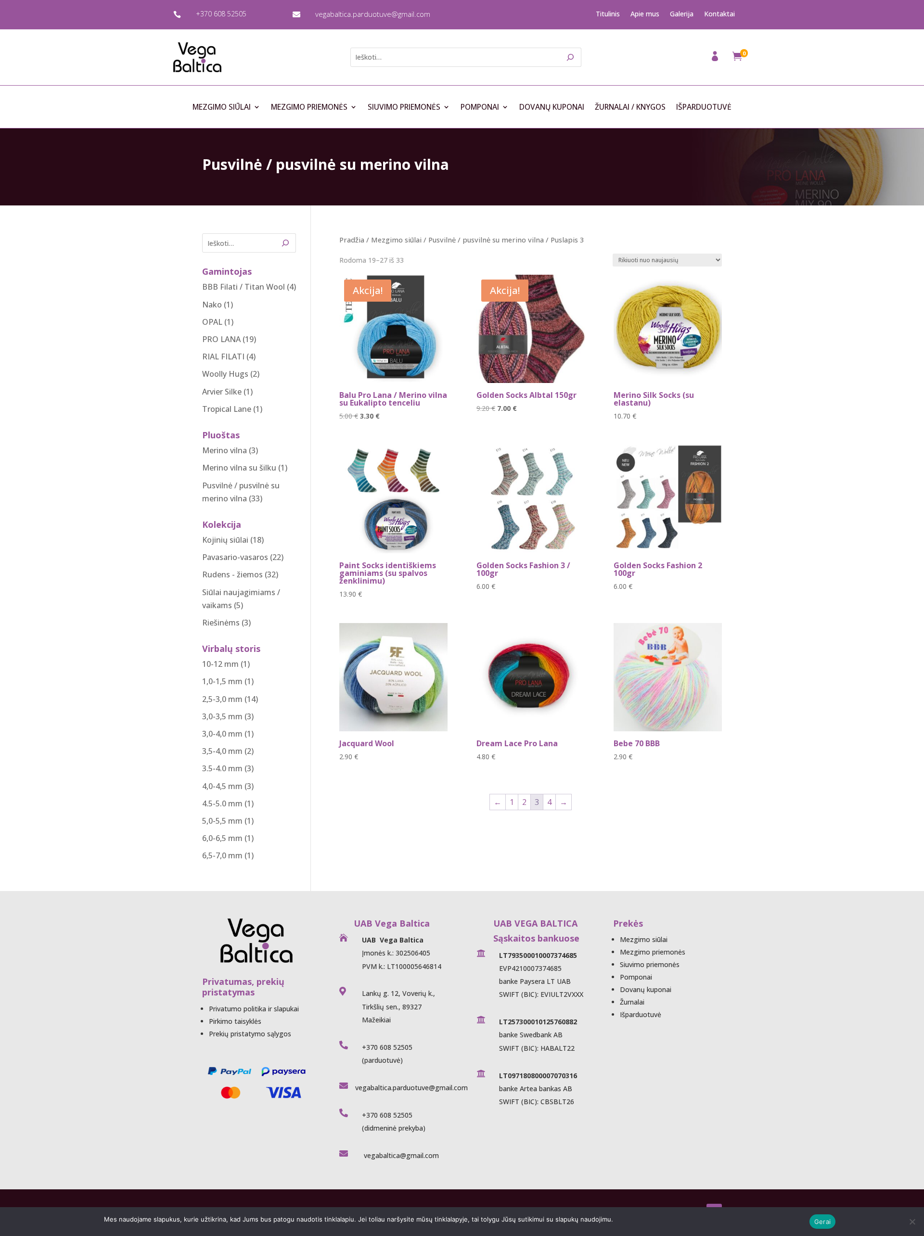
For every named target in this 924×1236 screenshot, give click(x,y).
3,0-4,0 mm (222, 733)
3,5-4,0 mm (222, 751)
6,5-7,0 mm (222, 855)
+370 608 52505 (221, 13)
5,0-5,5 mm (222, 821)
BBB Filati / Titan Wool (243, 286)
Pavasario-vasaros (235, 557)
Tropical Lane (226, 409)
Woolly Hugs (225, 374)
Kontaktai (719, 14)
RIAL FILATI (223, 356)
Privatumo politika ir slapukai (254, 1008)
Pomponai (480, 107)
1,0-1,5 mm (222, 681)
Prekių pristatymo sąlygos (250, 1033)
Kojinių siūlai (225, 540)
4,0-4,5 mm (222, 786)
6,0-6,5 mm (222, 838)
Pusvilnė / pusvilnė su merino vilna (486, 239)
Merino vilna (224, 450)
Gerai (822, 1221)
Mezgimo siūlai (221, 107)
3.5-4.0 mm (222, 768)
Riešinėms (221, 622)
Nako (212, 304)
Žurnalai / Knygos (630, 107)
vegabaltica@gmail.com (400, 1155)
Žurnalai (632, 1002)
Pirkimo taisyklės (235, 1021)
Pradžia (351, 239)
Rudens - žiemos (232, 574)
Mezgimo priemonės (309, 107)
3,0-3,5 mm (222, 716)
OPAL (212, 322)
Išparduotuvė (704, 107)
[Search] (570, 57)
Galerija (681, 14)
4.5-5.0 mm (222, 803)
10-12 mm (220, 664)
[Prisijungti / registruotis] (716, 59)
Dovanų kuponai (551, 107)
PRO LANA (221, 339)
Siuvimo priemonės (404, 107)
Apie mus (644, 14)
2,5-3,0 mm (222, 699)
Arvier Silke (222, 391)
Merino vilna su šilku (239, 467)
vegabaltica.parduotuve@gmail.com (372, 14)
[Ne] (912, 1221)
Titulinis (608, 14)
